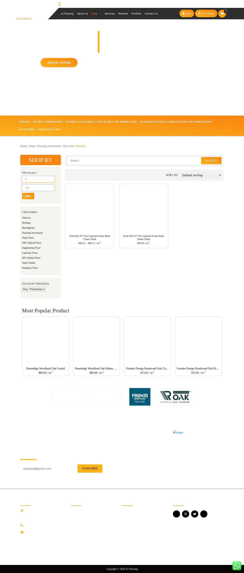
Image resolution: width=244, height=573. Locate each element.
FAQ (74, 527)
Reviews (123, 13)
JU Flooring (67, 13)
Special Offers (59, 62)
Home (23, 146)
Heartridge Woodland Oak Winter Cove (97, 368)
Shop (94, 13)
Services (110, 13)
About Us (82, 13)
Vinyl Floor (103, 122)
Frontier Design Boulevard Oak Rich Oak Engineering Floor (199, 368)
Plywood (68, 146)
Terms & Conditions (82, 544)
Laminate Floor (176, 122)
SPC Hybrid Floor (200, 122)
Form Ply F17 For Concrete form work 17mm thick (89, 238)
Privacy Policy (79, 538)
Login (188, 13)
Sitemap (75, 550)
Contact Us (151, 13)
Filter (28, 195)
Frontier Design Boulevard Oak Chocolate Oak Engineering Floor (148, 368)
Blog (74, 521)
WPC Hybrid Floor (125, 122)
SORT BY (172, 175)
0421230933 (70, 4)
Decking (38, 122)
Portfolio (136, 13)
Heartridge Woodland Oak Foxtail (45, 368)
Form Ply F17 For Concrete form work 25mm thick (143, 238)
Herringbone (54, 122)
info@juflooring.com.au (39, 532)
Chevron (24, 122)
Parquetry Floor (49, 129)
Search (211, 160)
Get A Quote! (207, 13)
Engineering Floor (152, 122)
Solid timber (27, 129)
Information (77, 515)
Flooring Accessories (79, 122)
